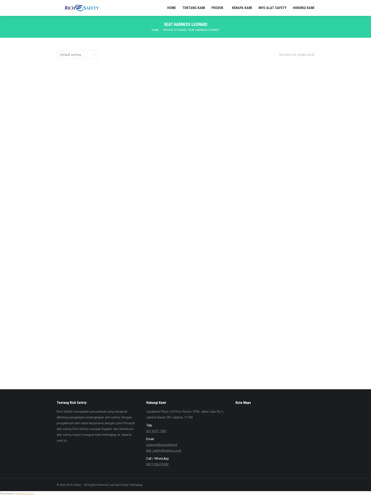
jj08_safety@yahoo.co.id (163, 451)
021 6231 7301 (156, 431)
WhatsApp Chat (24, 493)
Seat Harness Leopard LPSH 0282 (185, 334)
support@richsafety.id (161, 445)
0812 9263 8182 (157, 464)
